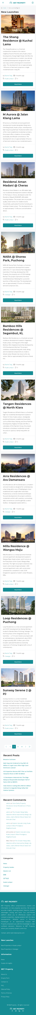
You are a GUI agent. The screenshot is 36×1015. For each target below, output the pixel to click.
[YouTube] (23, 1011)
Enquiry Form (5, 978)
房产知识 (6, 878)
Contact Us (4, 982)
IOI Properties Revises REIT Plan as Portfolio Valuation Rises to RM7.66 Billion (17, 772)
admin (8, 803)
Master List (7, 871)
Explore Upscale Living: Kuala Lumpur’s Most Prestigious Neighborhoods (18, 825)
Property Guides (8, 867)
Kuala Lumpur (9, 78)
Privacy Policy (5, 997)
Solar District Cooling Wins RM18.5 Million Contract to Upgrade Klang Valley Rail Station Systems (17, 788)
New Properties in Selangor (9, 949)
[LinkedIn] (20, 1011)
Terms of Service (6, 993)
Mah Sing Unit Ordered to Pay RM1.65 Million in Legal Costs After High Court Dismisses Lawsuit (15, 765)
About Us (4, 974)
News (5, 863)
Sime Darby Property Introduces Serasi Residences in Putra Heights (18, 805)
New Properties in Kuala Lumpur (11, 945)
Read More (18, 84)
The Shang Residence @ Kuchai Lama (17, 40)
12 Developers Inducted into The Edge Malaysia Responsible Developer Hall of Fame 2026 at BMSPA (16, 779)
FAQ (2, 985)
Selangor (8, 295)
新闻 (4, 875)
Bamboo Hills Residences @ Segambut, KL (13, 329)
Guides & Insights (6, 963)
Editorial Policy (5, 989)
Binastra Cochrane (9, 759)
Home (4, 8)
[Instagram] (16, 1011)
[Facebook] (13, 1011)
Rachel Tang (8, 75)
